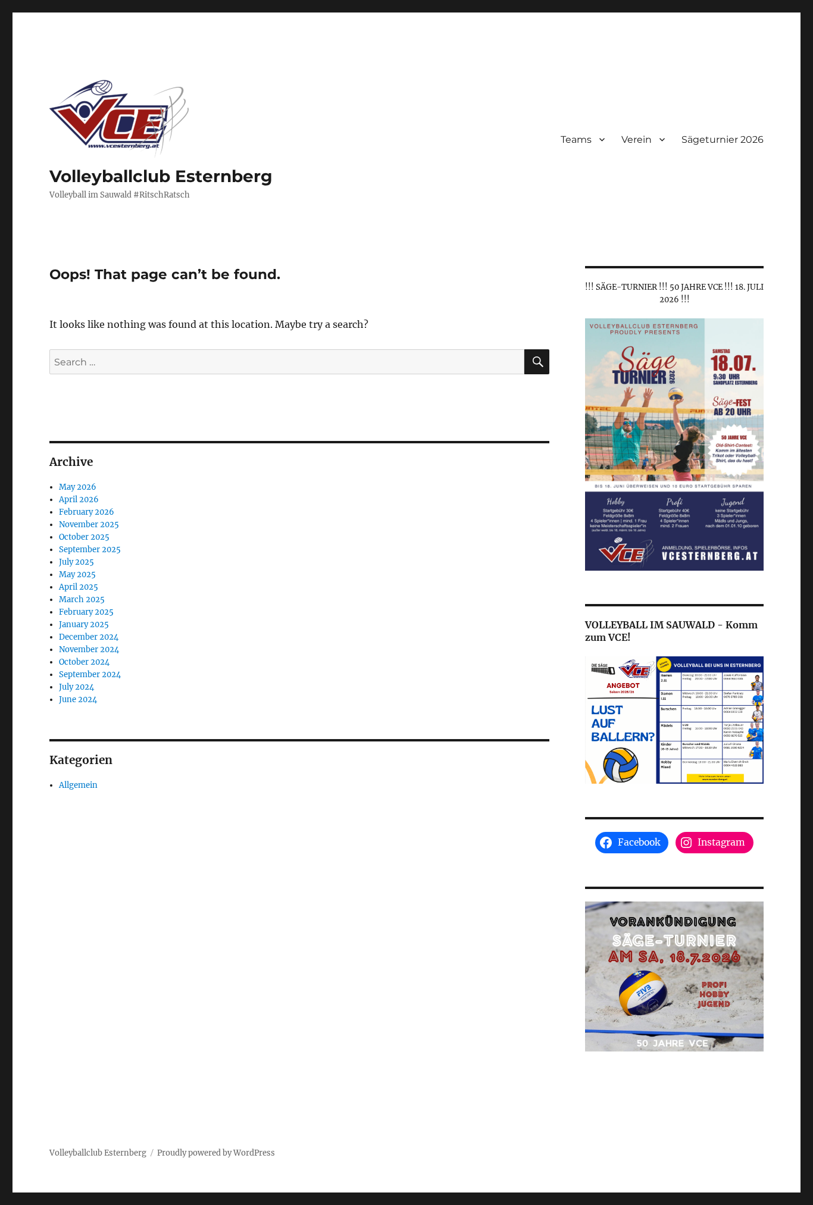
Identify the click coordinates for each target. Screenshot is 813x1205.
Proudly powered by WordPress (216, 1153)
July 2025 (76, 562)
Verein (636, 139)
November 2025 (89, 524)
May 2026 (77, 487)
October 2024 (84, 662)
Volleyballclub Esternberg (161, 176)
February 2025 (86, 612)
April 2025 (78, 587)
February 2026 (86, 512)
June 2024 (78, 699)
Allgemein (78, 785)
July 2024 (76, 687)
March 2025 (82, 599)
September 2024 (90, 674)
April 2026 (79, 499)
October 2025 (84, 537)
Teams (576, 139)
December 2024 (88, 637)
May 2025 (77, 574)
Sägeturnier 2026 (722, 139)
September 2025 (90, 549)
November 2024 (89, 649)
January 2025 (84, 624)
